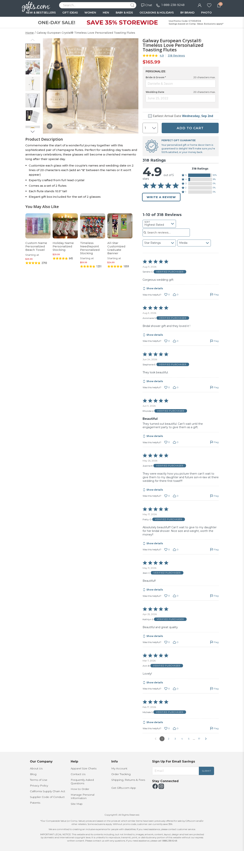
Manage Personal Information (82, 796)
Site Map (77, 804)
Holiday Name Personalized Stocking (63, 246)
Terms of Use (38, 780)
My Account (119, 768)
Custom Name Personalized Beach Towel (36, 246)
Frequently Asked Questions (82, 781)
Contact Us (78, 774)
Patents (35, 802)
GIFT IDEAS (70, 12)
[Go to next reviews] (206, 738)
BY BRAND (187, 12)
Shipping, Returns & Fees (128, 780)
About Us (36, 768)
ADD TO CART (190, 128)
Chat (148, 5)
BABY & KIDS (124, 12)
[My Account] (199, 4)
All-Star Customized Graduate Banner (116, 248)
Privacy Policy (39, 785)
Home (29, 32)
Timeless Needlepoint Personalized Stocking (90, 248)
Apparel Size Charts (83, 768)
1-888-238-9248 (173, 5)
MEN (106, 12)
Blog (33, 774)
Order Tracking (121, 774)
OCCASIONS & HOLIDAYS (157, 12)
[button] (200, 175)
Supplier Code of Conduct (47, 797)
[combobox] (159, 224)
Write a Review (161, 197)
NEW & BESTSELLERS (41, 12)
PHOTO (206, 12)
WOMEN (90, 12)
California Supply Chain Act (47, 791)
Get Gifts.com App (123, 788)
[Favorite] (209, 4)
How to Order (80, 789)
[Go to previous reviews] (155, 738)
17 (199, 738)
